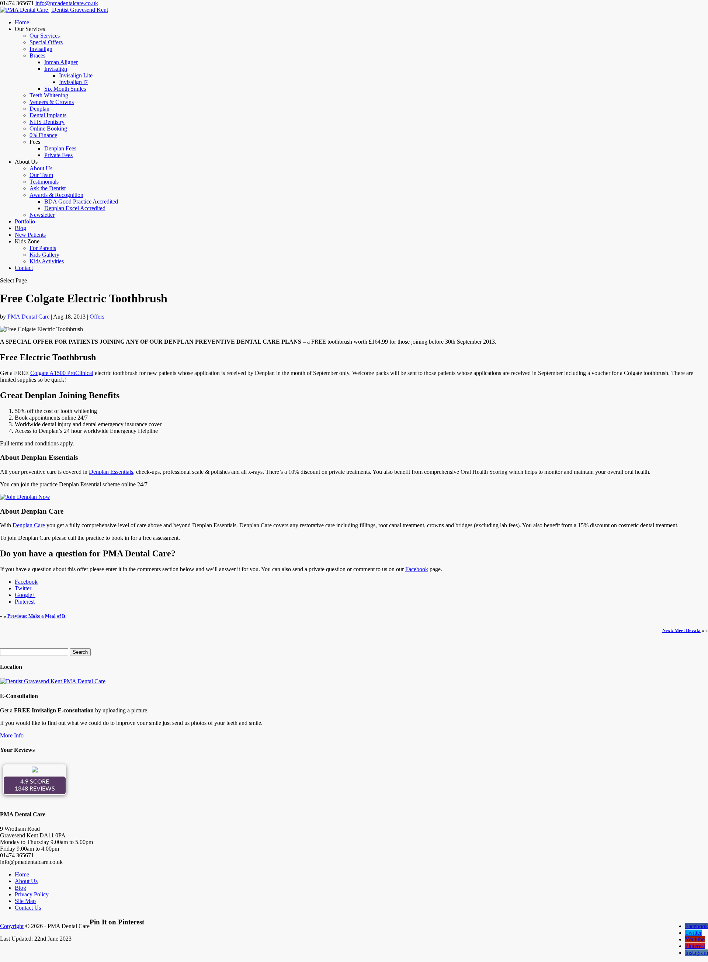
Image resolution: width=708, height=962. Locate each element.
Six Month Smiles (65, 89)
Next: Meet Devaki (681, 630)
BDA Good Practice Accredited (81, 201)
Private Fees (58, 155)
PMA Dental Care (28, 316)
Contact (24, 268)
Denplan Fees (60, 148)
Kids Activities (47, 261)
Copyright (12, 926)
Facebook (416, 569)
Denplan (39, 108)
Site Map (25, 901)
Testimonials (44, 181)
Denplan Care (29, 525)
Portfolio (25, 221)
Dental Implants (48, 115)
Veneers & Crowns (52, 102)
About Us (41, 168)
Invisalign (41, 49)
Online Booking (48, 128)
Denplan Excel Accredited (74, 208)
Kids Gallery (44, 254)
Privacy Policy (32, 894)
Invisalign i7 (73, 82)
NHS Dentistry (47, 122)
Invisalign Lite (76, 75)
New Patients (30, 235)
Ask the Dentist (48, 188)
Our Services (45, 35)
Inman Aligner (61, 62)
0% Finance (43, 135)
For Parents (43, 248)
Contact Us (28, 907)
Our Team (41, 175)
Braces (37, 55)
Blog (20, 228)
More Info (12, 735)
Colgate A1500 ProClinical (61, 373)
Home (22, 22)
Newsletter (42, 215)
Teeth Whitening (49, 95)
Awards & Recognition (56, 195)
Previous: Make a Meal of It (36, 616)
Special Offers (46, 42)
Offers (97, 316)
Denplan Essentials (111, 472)
